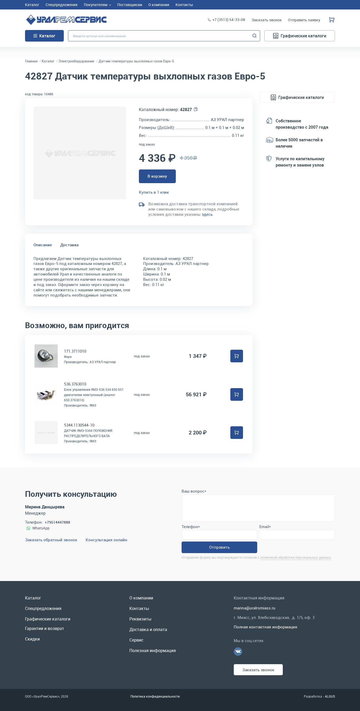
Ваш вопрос (194, 491)
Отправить (219, 547)
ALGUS (330, 696)
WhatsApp (41, 527)
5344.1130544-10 (79, 425)
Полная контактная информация (265, 626)
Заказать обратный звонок (51, 539)
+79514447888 (57, 522)
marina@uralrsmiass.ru (254, 607)
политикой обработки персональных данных (295, 557)
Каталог (47, 36)
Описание (42, 244)
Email (265, 526)
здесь (207, 214)
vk (238, 651)
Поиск (254, 35)
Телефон (191, 526)
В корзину (157, 176)
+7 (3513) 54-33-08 (228, 19)
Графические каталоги (303, 36)
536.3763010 (75, 384)
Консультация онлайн (106, 539)
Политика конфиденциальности (155, 696)
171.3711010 (75, 351)
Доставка (69, 244)
